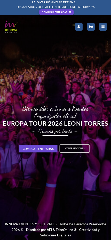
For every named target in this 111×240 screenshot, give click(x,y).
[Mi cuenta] (79, 27)
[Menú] (103, 27)
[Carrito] (91, 27)
